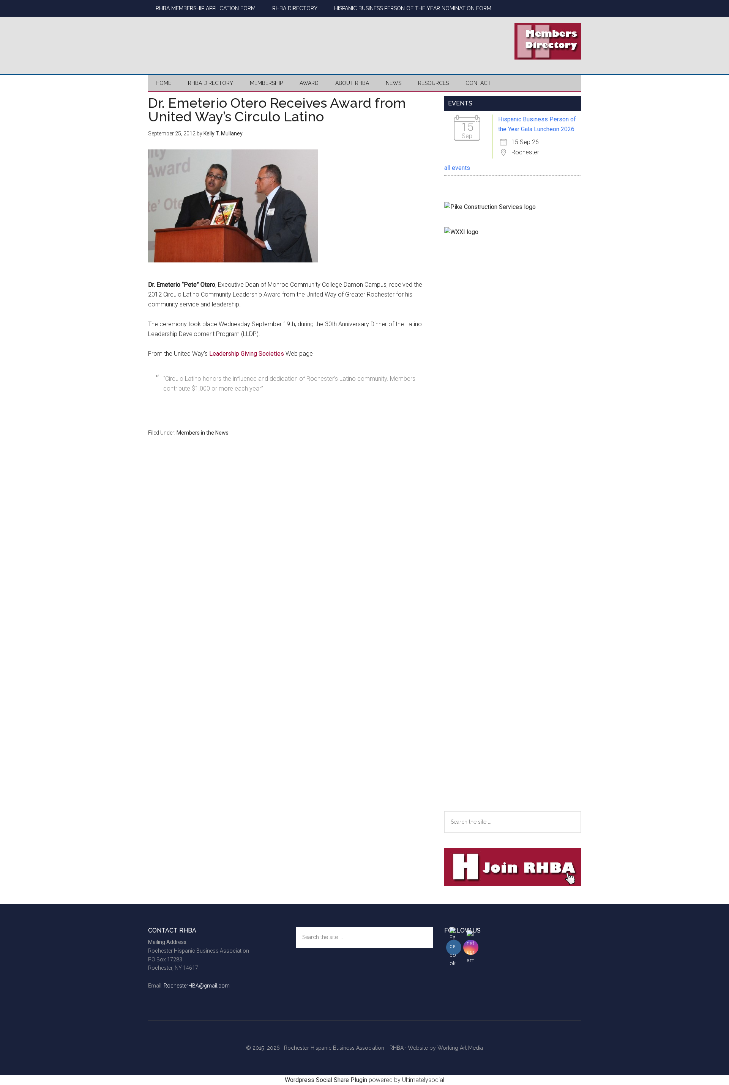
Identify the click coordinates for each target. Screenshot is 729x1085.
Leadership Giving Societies (246, 353)
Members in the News (203, 433)
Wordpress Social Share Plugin (327, 1079)
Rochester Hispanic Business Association (220, 40)
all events (457, 167)
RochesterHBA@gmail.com (197, 986)
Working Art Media (460, 1048)
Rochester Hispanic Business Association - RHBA (344, 1048)
